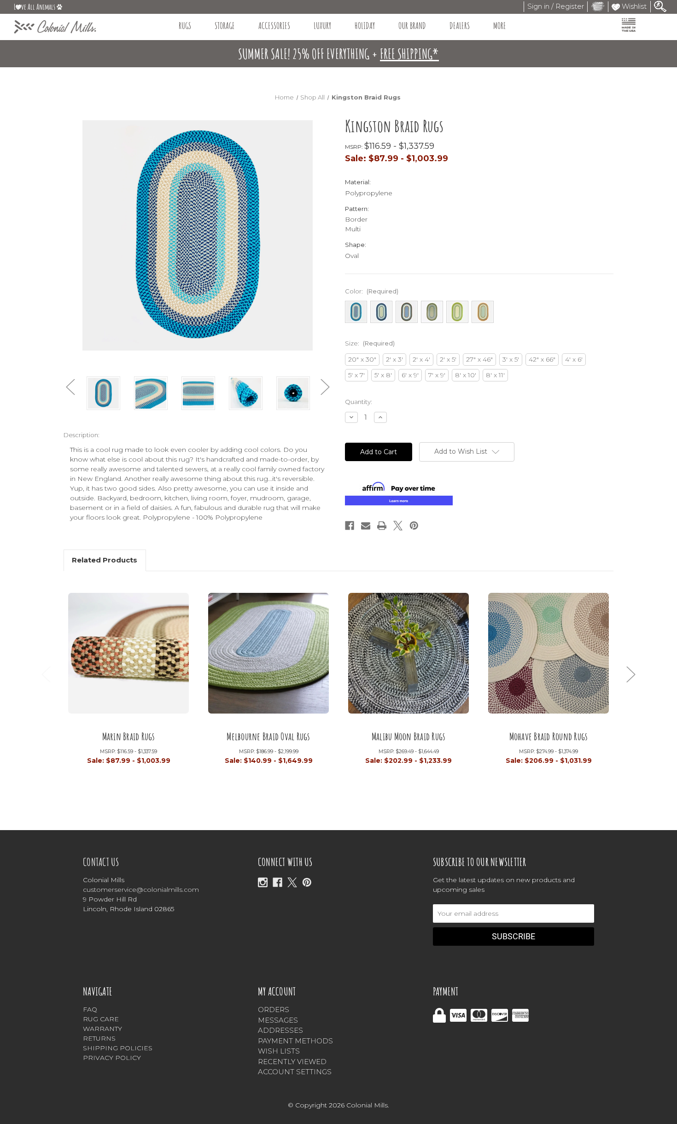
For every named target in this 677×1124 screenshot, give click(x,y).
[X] (292, 882)
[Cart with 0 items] (598, 6)
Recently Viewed (292, 1061)
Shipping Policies (117, 1048)
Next (325, 387)
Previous (70, 387)
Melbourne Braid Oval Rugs (268, 736)
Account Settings (295, 1071)
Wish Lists (279, 1051)
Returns (99, 1038)
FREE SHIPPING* (409, 53)
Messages (278, 1020)
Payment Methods (295, 1040)
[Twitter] (398, 525)
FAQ (90, 1009)
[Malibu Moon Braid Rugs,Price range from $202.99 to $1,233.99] (408, 657)
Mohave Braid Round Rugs (548, 736)
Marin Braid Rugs (128, 736)
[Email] (365, 525)
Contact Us (101, 862)
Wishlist (633, 6)
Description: (81, 435)
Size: (370, 343)
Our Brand (412, 25)
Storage (225, 25)
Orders (273, 1009)
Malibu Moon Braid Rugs (409, 736)
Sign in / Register (555, 6)
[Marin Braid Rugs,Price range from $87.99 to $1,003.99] (128, 657)
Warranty (102, 1028)
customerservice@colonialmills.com (141, 889)
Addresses (280, 1030)
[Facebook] (349, 525)
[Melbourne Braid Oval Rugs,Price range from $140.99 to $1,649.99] (268, 657)
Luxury (322, 25)
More (499, 25)
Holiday (365, 25)
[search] (660, 5)
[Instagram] (263, 882)
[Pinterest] (414, 525)
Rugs (185, 25)
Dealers (459, 25)
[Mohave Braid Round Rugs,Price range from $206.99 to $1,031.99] (548, 657)
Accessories (274, 25)
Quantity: (358, 401)
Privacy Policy (112, 1058)
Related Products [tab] (104, 560)
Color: (371, 291)
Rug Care (101, 1019)
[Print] (381, 525)
